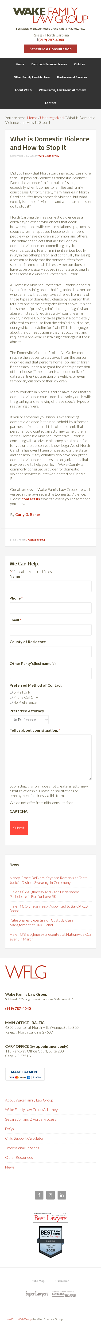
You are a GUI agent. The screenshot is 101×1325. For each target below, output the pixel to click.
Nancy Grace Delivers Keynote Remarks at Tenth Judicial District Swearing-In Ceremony (49, 880)
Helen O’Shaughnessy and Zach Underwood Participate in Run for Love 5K (44, 894)
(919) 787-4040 (51, 39)
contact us (31, 499)
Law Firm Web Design (19, 1319)
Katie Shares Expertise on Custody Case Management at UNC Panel (42, 922)
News (9, 1167)
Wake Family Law (50, 15)
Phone (16, 598)
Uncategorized (35, 540)
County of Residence (28, 641)
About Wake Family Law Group (29, 1100)
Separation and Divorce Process (30, 1119)
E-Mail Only (22, 692)
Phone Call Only (25, 697)
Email (15, 620)
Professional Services (22, 1148)
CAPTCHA (18, 811)
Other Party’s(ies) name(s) (33, 663)
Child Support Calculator (24, 1138)
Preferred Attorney (27, 710)
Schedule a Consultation (51, 48)
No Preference (25, 702)
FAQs (9, 1129)
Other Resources (19, 1157)
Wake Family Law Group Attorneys (32, 1109)
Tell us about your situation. (35, 730)
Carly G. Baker (27, 514)
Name (16, 576)
